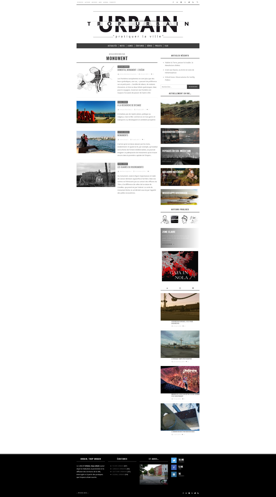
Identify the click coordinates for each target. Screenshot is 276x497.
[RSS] (193, 2)
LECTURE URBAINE (123, 67)
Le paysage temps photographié (181, 359)
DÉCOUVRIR (167, 182)
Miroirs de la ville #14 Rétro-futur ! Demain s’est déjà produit (185, 395)
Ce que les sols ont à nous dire (180, 122)
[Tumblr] (185, 2)
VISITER (165, 140)
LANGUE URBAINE (119, 469)
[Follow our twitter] (174, 460)
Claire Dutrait (124, 139)
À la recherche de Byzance (129, 105)
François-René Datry (126, 109)
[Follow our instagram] (174, 474)
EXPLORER (166, 161)
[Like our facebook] (174, 467)
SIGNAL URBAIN (122, 102)
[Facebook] (173, 2)
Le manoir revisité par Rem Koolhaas (182, 431)
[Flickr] (177, 2)
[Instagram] (181, 2)
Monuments (123, 135)
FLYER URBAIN (118, 466)
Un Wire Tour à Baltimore (154, 482)
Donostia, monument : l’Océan (131, 69)
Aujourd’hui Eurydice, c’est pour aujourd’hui (182, 322)
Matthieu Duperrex (125, 171)
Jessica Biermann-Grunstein (128, 74)
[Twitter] (189, 2)
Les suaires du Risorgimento (130, 167)
